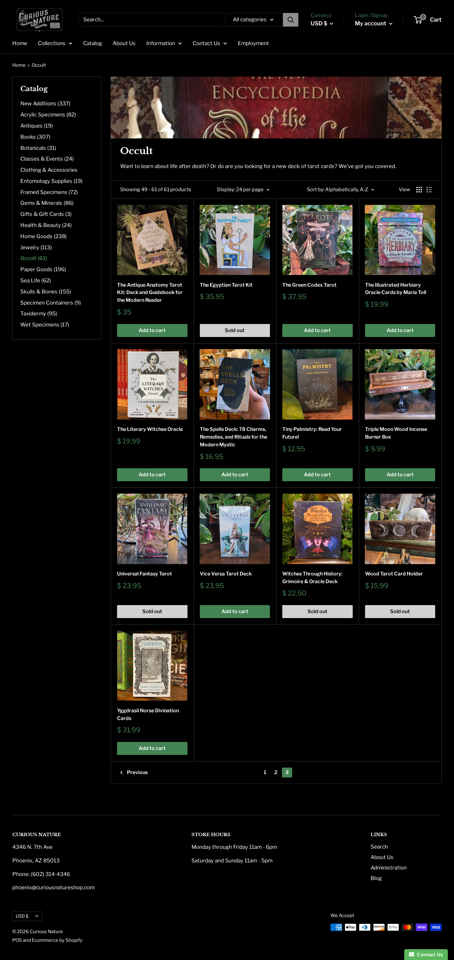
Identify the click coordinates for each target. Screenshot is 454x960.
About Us (124, 43)
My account (371, 23)
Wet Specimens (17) (44, 325)
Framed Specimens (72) (49, 192)
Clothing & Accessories (49, 170)
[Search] (290, 20)
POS (17, 940)
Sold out (235, 330)
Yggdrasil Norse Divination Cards (148, 714)
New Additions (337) (45, 103)
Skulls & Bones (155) (45, 291)
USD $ (22, 916)
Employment (253, 43)
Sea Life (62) (35, 280)
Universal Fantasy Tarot (144, 574)
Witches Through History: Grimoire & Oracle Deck (312, 577)
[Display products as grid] (419, 189)
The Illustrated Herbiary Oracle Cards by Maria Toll (395, 289)
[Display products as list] (429, 189)
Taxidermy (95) (38, 313)
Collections (51, 43)
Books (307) (35, 137)
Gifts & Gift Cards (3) (46, 214)
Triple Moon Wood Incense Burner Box (396, 433)
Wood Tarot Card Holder (394, 574)
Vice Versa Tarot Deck (226, 574)
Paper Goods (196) (43, 269)
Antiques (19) (36, 126)
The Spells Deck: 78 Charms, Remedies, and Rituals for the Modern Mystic (233, 437)
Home (19, 43)
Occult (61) (33, 258)
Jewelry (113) (36, 247)
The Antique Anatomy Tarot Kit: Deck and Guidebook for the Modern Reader (150, 292)
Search (379, 847)
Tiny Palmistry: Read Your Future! (312, 433)
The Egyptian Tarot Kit (226, 285)
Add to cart (152, 330)
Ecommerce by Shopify (57, 940)
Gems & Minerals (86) (47, 203)
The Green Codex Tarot (309, 285)
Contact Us (206, 43)
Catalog (92, 43)
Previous (137, 772)
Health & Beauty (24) (46, 225)
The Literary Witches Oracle (150, 429)
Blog (376, 878)
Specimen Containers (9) (50, 303)
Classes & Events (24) (47, 159)
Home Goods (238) (43, 236)
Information (160, 43)
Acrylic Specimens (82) (48, 115)
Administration (389, 868)
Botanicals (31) (38, 148)
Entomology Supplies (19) (51, 181)
